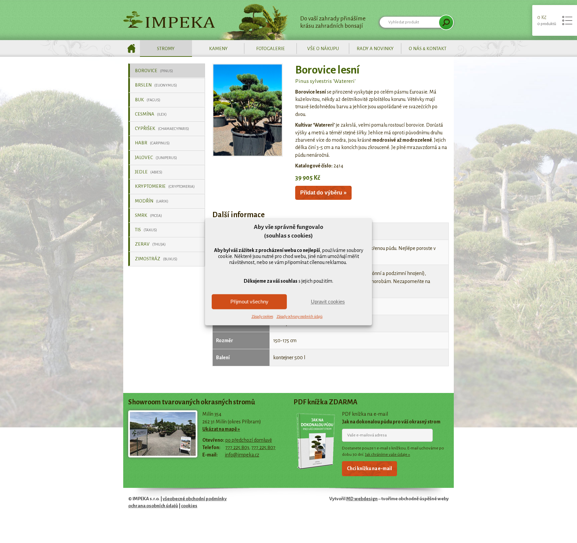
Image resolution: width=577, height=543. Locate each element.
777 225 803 (237, 447)
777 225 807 (263, 447)
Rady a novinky (375, 48)
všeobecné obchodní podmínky (195, 498)
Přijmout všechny (249, 301)
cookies (189, 505)
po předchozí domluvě (248, 440)
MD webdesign (362, 498)
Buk (147, 99)
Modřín (151, 200)
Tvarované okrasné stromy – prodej (131, 48)
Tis (146, 229)
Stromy (166, 48)
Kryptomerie (165, 186)
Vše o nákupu (323, 48)
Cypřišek (162, 128)
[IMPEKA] (169, 19)
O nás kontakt (427, 48)
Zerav (150, 244)
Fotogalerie (270, 48)
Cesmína (151, 114)
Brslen (156, 85)
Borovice (154, 70)
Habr (152, 142)
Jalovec (156, 157)
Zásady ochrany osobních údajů (299, 317)
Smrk (148, 215)
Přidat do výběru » (323, 192)
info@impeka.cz (242, 454)
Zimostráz (156, 258)
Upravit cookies (328, 301)
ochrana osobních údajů (153, 505)
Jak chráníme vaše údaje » (387, 454)
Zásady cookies (262, 317)
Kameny (218, 48)
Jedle (148, 171)
